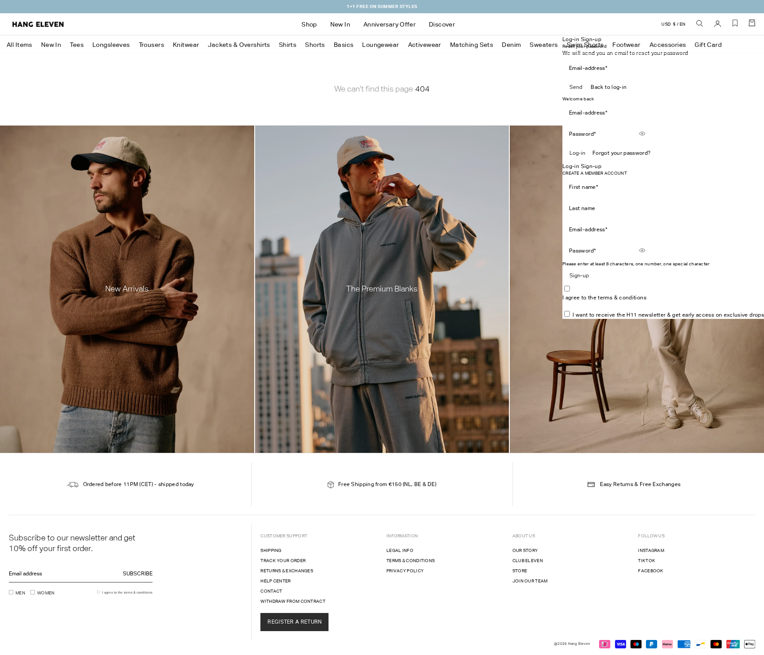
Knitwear (186, 44)
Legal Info (399, 550)
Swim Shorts (585, 44)
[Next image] (423, 172)
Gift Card (708, 44)
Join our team (530, 580)
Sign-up (579, 275)
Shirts (288, 44)
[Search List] (699, 24)
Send (575, 87)
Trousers (151, 44)
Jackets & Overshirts (239, 44)
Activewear (424, 44)
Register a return (294, 622)
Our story (525, 550)
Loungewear (380, 44)
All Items (19, 44)
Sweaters (544, 44)
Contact (271, 591)
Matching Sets (471, 44)
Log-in (577, 153)
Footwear (626, 44)
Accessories (667, 44)
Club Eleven (527, 560)
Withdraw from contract (292, 601)
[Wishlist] (735, 26)
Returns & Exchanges (286, 570)
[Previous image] (331, 172)
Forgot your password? (621, 153)
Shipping (270, 550)
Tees (77, 44)
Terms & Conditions (410, 560)
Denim (511, 44)
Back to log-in (608, 87)
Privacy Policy (405, 570)
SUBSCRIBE (138, 574)
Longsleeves (111, 44)
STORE (519, 570)
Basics (344, 44)
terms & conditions (622, 298)
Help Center (275, 580)
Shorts (315, 44)
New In (51, 44)
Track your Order (283, 560)
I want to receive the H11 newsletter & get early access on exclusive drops (668, 315)
